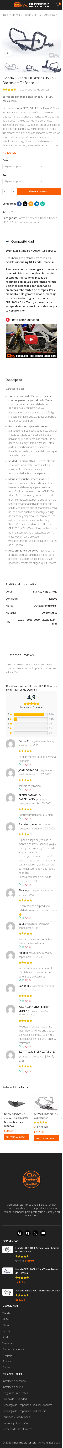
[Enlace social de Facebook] (19, 203)
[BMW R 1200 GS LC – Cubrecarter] (46, 1102)
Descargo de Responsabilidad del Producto (27, 1405)
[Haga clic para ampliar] (8, 52)
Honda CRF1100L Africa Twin (40, 15)
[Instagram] (20, 1233)
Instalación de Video (14, 1381)
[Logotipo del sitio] (31, 4)
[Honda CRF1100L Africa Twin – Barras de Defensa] (7, 1275)
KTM (5, 1337)
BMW (5, 1325)
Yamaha (7, 1343)
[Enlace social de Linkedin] (36, 203)
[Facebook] (28, 1233)
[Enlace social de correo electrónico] (30, 203)
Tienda (6, 1313)
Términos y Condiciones (16, 1417)
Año (4, 175)
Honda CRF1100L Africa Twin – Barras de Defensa (36, 1271)
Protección (35, 222)
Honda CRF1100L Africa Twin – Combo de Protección (37, 1249)
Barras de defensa (28, 218)
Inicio (5, 15)
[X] (35, 1233)
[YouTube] (43, 1233)
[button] (5, 39)
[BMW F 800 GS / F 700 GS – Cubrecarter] (16, 1102)
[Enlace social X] (25, 203)
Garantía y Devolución (15, 1423)
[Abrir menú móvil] (4, 5)
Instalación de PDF (13, 1387)
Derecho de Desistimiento (17, 1429)
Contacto (7, 1367)
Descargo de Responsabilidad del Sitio (24, 1411)
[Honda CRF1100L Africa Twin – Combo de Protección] (7, 1254)
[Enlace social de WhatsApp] (42, 203)
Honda (16, 15)
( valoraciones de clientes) (34, 89)
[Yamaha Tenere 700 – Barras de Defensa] (7, 1295)
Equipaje (7, 1355)
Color (5, 160)
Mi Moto (7, 1319)
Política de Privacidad (14, 1399)
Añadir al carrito (39, 191)
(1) (50, 1122)
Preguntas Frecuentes (15, 1393)
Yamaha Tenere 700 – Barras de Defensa (37, 1290)
